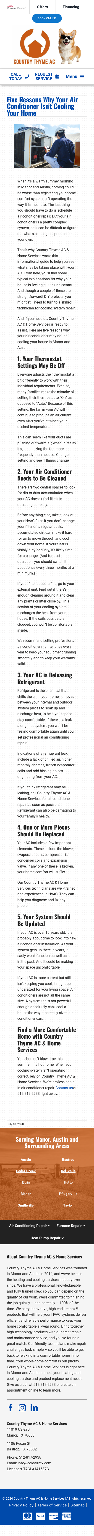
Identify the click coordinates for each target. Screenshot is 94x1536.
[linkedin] (34, 1407)
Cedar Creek (26, 1171)
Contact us (64, 1088)
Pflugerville (68, 1194)
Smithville (26, 1205)
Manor (26, 1194)
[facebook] (10, 1407)
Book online (47, 18)
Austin (26, 1160)
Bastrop (68, 1160)
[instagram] (22, 1407)
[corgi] (47, 27)
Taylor (68, 1205)
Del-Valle (68, 1171)
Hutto (68, 1182)
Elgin (26, 1182)
